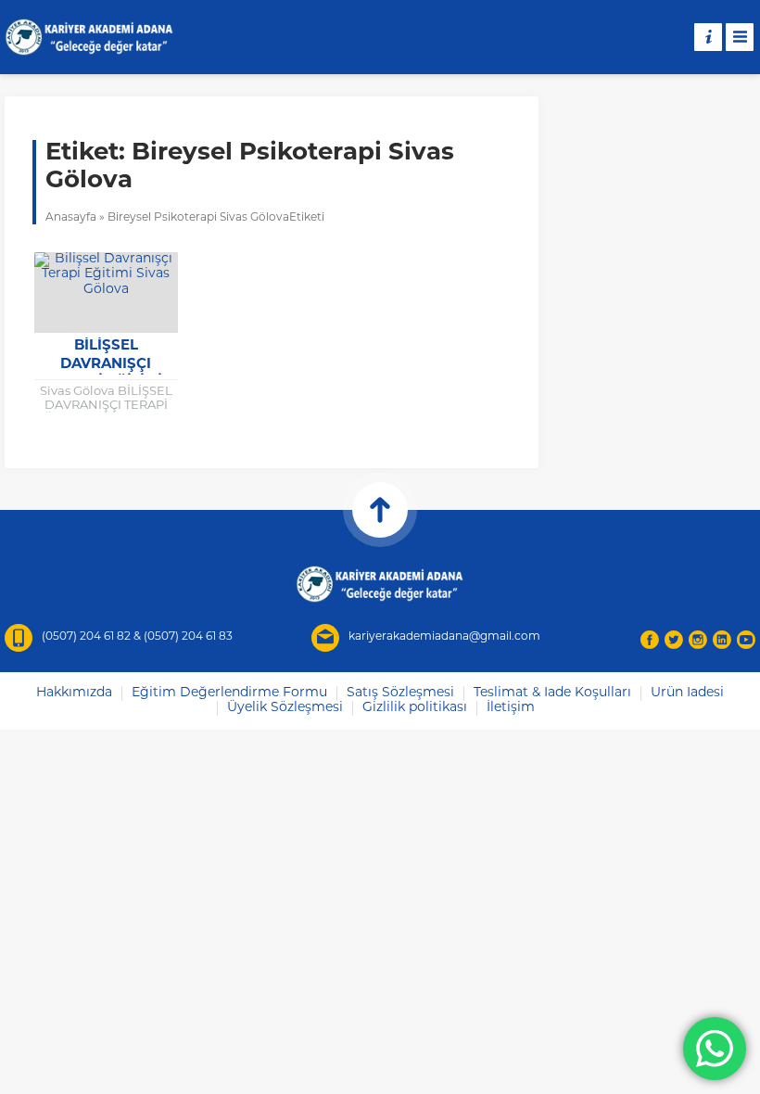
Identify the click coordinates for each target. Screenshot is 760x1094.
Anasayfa (70, 217)
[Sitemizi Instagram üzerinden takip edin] (698, 639)
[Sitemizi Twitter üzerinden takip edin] (674, 639)
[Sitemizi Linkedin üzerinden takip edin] (722, 639)
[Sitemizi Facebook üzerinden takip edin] (649, 639)
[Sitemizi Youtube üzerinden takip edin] (746, 639)
